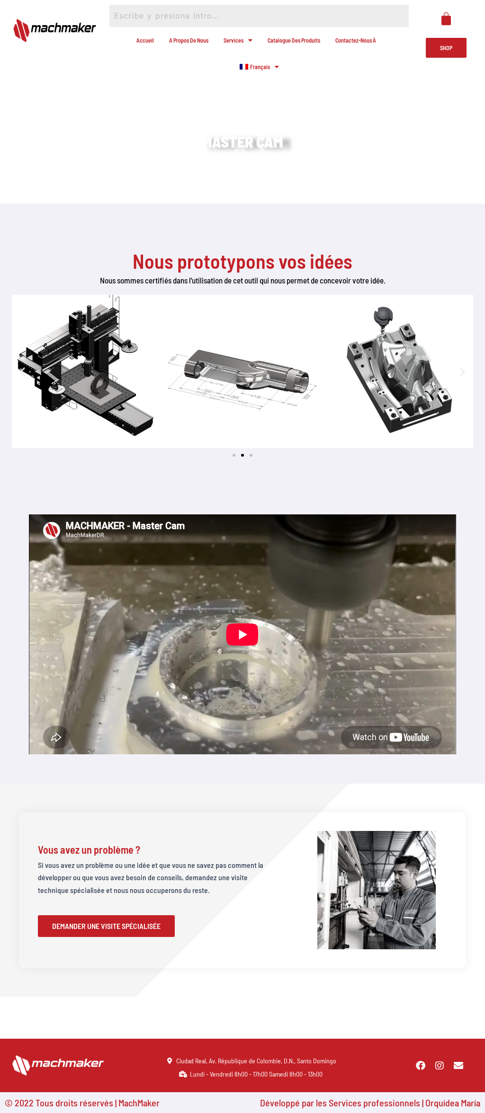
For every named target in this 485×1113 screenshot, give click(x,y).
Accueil (145, 40)
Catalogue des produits (294, 40)
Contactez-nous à (355, 40)
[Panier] (446, 19)
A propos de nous (188, 40)
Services (233, 40)
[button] (22, 371)
